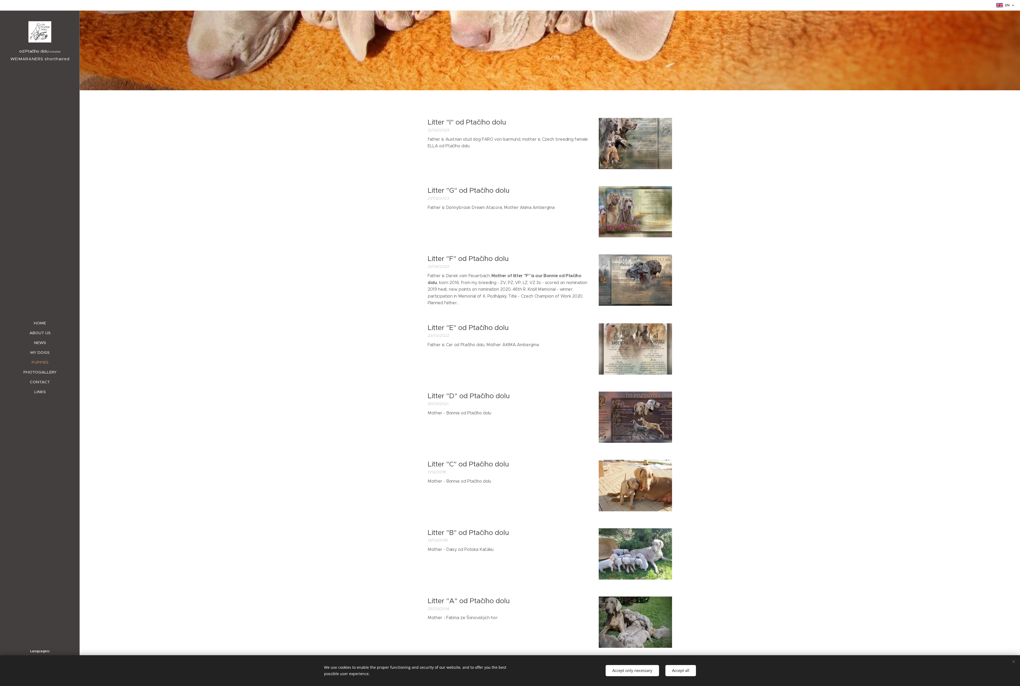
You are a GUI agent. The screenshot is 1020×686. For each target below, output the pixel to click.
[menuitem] (40, 323)
